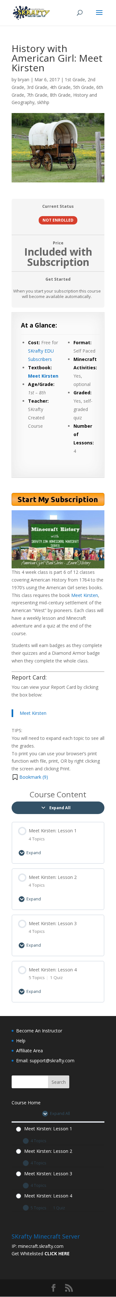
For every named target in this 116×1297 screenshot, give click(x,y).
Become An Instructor (39, 1031)
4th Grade (60, 87)
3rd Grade (37, 87)
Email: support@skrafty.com (45, 1060)
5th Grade (83, 87)
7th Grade (37, 95)
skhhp (43, 102)
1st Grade (75, 79)
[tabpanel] (58, 547)
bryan (23, 79)
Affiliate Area (29, 1050)
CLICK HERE (57, 1253)
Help (20, 1041)
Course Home (26, 1103)
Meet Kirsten (43, 376)
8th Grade (60, 95)
